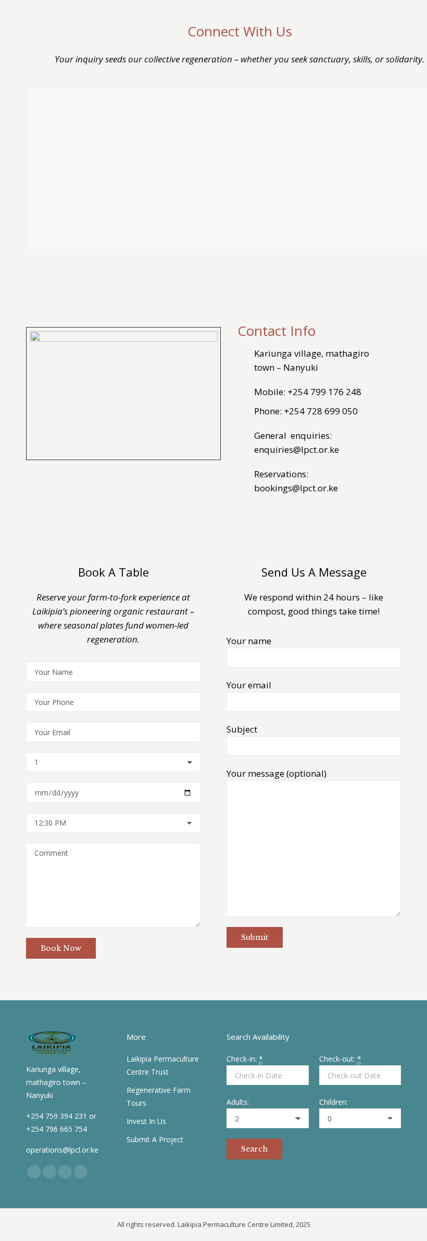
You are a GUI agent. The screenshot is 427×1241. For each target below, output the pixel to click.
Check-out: (340, 1059)
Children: (333, 1102)
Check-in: (245, 1059)
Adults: (238, 1102)
